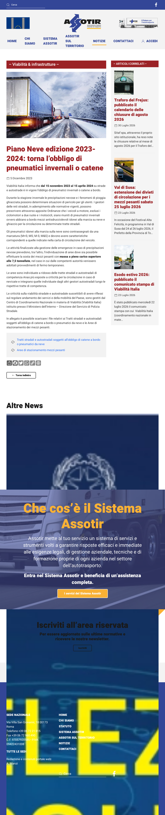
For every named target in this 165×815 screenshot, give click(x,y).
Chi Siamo (66, 720)
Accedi (152, 41)
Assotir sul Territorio (74, 41)
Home (12, 41)
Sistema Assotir (50, 41)
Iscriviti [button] (82, 648)
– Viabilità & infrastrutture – (34, 64)
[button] (156, 671)
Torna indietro (23, 375)
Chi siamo (30, 41)
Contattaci (123, 41)
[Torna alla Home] (82, 23)
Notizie (99, 41)
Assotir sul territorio (77, 738)
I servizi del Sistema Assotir (82, 593)
